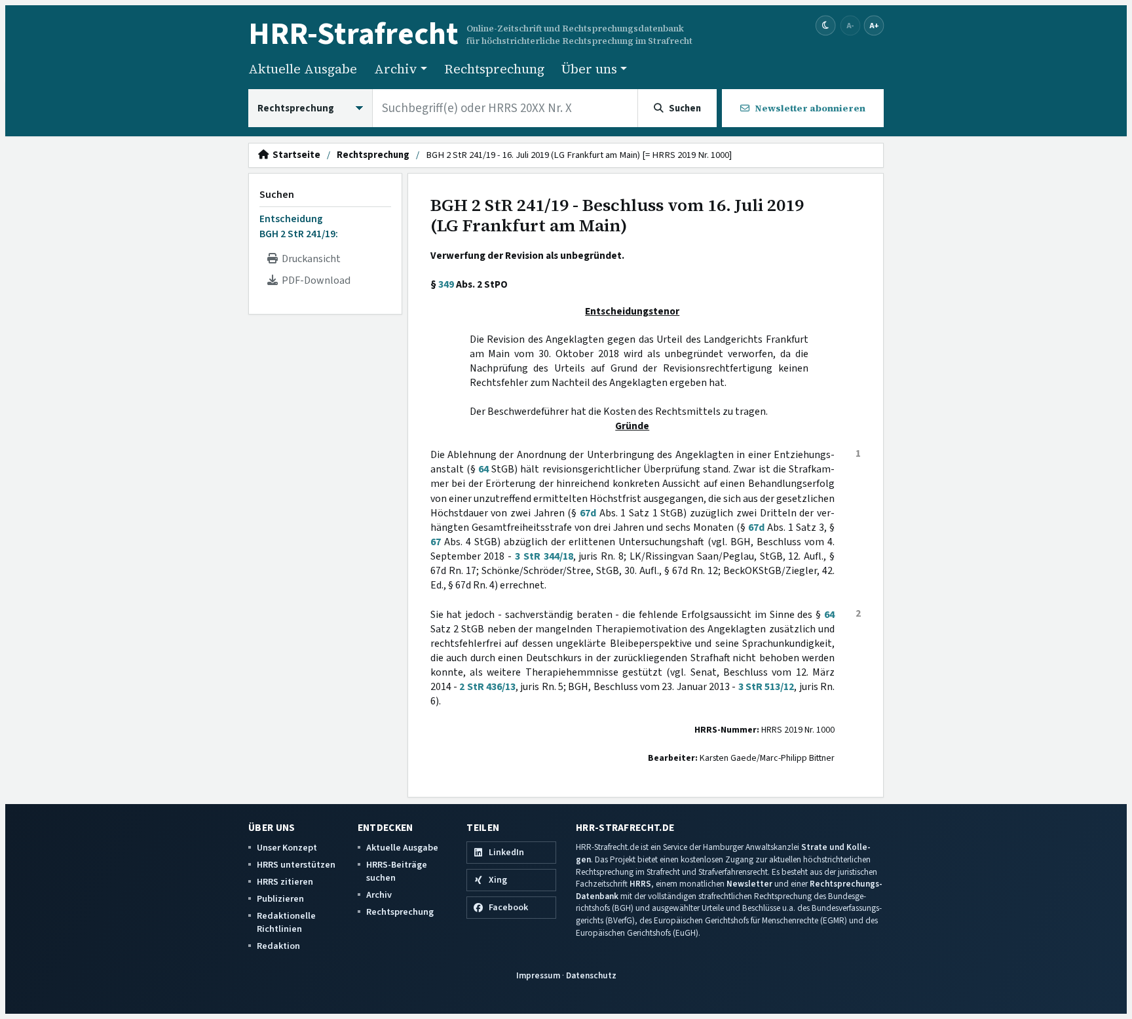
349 (446, 284)
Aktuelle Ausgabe (302, 69)
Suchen (276, 194)
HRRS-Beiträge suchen (396, 871)
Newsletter (749, 883)
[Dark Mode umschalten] (826, 26)
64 (483, 469)
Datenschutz (591, 975)
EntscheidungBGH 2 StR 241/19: (298, 226)
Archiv (379, 895)
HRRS (640, 883)
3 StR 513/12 (766, 687)
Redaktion (278, 946)
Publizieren (280, 899)
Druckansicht (309, 259)
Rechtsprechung (494, 69)
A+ (873, 25)
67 (435, 542)
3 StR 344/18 (544, 556)
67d (588, 513)
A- (850, 25)
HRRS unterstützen (296, 865)
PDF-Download (314, 280)
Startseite (294, 155)
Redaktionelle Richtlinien (286, 922)
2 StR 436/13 (487, 687)
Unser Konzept (287, 848)
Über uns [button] (589, 69)
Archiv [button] (395, 69)
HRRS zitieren (285, 882)
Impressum (538, 975)
